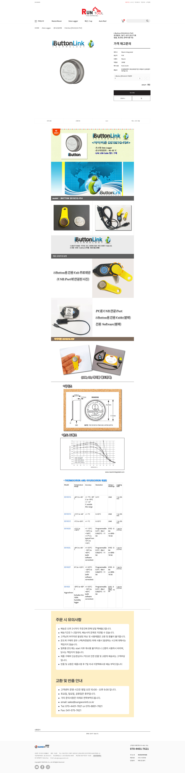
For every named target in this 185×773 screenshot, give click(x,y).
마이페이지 (137, 2)
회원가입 (127, 2)
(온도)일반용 (57, 28)
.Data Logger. (46, 28)
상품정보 (78, 121)
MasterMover (57, 21)
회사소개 (132, 755)
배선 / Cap (88, 21)
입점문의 (132, 760)
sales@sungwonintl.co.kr (61, 758)
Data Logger (73, 21)
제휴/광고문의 (141, 760)
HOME (37, 28)
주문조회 (143, 2)
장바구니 (122, 98)
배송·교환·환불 (136, 121)
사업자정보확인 (97, 755)
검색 (147, 21)
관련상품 (49, 121)
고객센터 (148, 2)
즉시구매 (132, 93)
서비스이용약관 (142, 758)
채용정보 (132, 758)
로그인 (132, 2)
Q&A (107, 121)
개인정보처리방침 (142, 755)
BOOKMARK (37, 2)
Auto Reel (102, 21)
